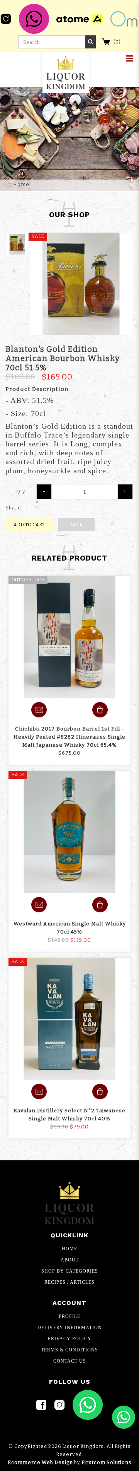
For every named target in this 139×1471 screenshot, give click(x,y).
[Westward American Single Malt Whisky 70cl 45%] (69, 832)
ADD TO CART (29, 524)
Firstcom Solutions (106, 1462)
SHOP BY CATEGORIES (69, 1271)
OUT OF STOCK (28, 579)
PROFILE (69, 1316)
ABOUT (70, 1260)
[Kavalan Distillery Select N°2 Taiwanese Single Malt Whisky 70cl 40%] (69, 1019)
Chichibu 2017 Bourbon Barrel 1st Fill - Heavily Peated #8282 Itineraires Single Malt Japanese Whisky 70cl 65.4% (69, 737)
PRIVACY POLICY (70, 1338)
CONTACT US (69, 1361)
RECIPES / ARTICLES (69, 1282)
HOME (69, 1248)
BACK (76, 524)
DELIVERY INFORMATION (69, 1327)
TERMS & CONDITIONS (69, 1350)
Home (21, 184)
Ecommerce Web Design (40, 1462)
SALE (18, 774)
